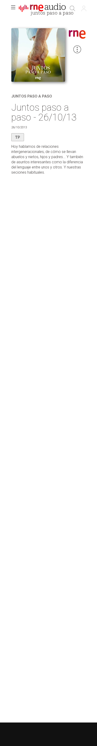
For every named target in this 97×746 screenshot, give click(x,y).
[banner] (42, 8)
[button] (13, 8)
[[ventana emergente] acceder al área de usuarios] (83, 8)
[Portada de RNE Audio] (42, 8)
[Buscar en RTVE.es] (72, 8)
